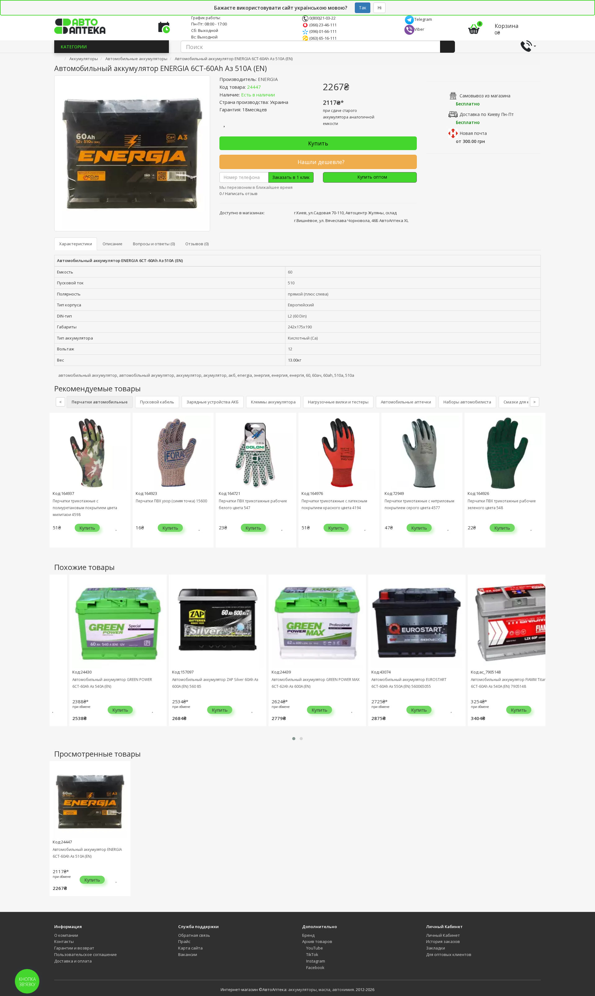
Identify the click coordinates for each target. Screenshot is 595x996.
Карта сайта (190, 948)
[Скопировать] (266, 87)
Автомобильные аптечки (406, 402)
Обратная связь (194, 935)
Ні (379, 8)
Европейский (301, 305)
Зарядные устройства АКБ (213, 402)
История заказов (443, 941)
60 (290, 272)
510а (338, 375)
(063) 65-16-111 (322, 38)
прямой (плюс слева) (308, 294)
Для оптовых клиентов (448, 954)
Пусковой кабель (157, 402)
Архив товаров (317, 941)
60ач (316, 375)
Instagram (315, 961)
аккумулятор (188, 375)
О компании (66, 935)
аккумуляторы (302, 989)
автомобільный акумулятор (146, 375)
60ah (328, 375)
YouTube (314, 948)
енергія (296, 375)
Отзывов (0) (197, 244)
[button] (294, 739)
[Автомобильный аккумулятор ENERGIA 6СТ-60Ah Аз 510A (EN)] (132, 153)
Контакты (64, 941)
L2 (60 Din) (297, 316)
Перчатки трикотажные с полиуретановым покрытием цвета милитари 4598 (85, 507)
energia (244, 375)
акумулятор (215, 375)
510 (291, 283)
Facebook (314, 967)
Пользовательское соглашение (85, 954)
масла (324, 989)
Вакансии (187, 954)
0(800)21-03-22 (322, 18)
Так (362, 8)
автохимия (343, 989)
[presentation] (55, 485)
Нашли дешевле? (320, 162)
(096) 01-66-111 (322, 31)
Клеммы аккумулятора (273, 402)
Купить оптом (371, 177)
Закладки (435, 948)
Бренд (308, 935)
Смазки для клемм (521, 402)
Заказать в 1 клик (291, 177)
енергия (279, 375)
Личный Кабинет (443, 935)
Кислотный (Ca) (303, 338)
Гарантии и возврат (74, 948)
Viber (419, 29)
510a (349, 375)
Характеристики (75, 244)
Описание (112, 244)
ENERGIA (268, 79)
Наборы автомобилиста (467, 402)
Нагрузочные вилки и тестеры (338, 402)
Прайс (184, 941)
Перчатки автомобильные (100, 402)
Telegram (423, 19)
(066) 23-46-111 (322, 25)
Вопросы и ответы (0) (154, 244)
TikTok (311, 954)
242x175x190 (300, 327)
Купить (318, 143)
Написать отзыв (241, 193)
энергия (262, 375)
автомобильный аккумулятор (87, 375)
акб (232, 375)
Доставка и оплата (73, 961)
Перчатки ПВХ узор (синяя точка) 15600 (171, 500)
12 (290, 349)
